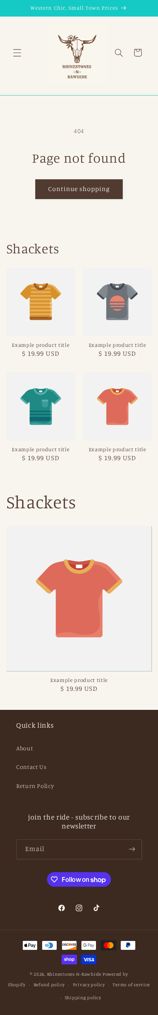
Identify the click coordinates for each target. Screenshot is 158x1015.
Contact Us (31, 766)
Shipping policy (83, 997)
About (24, 748)
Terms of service (131, 984)
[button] (17, 52)
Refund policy (49, 984)
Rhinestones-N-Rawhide (74, 974)
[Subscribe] (132, 849)
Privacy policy (89, 984)
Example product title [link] (40, 345)
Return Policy (35, 785)
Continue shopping (79, 189)
